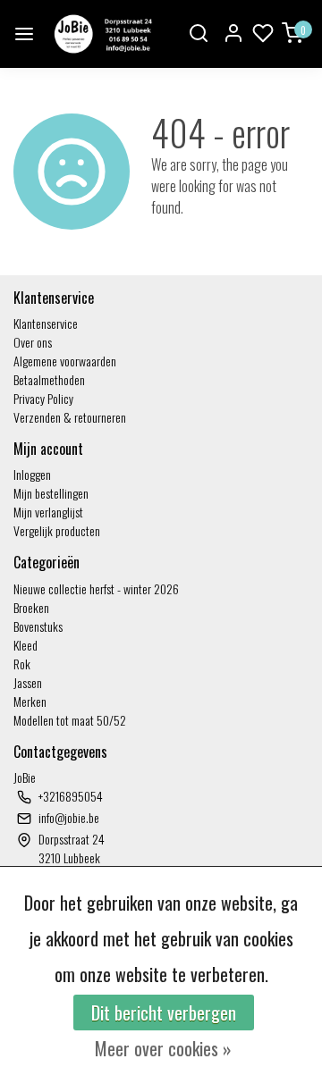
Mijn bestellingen (51, 492)
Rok (21, 663)
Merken (30, 701)
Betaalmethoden (49, 379)
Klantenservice (45, 323)
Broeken (31, 607)
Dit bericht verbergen (163, 1012)
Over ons (32, 341)
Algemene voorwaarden (64, 360)
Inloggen (32, 474)
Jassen (27, 682)
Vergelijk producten (56, 530)
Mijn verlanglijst (48, 511)
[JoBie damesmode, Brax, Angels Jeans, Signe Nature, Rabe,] (101, 34)
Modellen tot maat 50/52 (69, 719)
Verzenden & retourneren (69, 417)
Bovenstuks (38, 626)
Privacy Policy (43, 398)
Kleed (25, 644)
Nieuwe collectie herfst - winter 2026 (96, 588)
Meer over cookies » (163, 1048)
